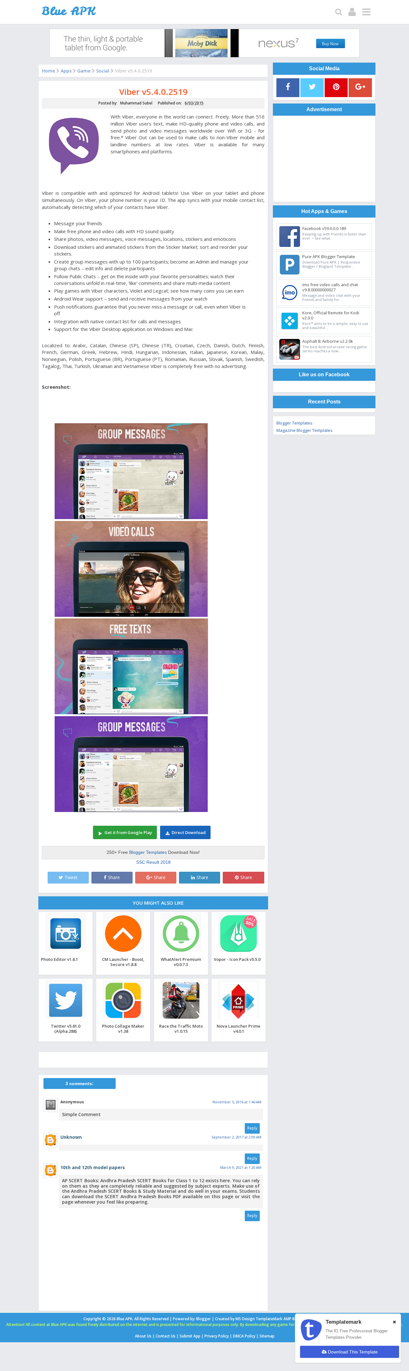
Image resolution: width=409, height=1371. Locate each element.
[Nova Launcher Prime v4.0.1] (238, 1018)
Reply (252, 1128)
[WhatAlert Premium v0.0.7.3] (181, 952)
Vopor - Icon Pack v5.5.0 (237, 959)
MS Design (245, 1318)
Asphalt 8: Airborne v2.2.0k (327, 341)
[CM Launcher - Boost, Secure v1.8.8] (123, 952)
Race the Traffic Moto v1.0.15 (181, 1028)
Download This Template (352, 1351)
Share (114, 877)
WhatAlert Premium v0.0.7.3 (181, 961)
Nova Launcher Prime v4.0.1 (238, 1028)
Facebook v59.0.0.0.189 (324, 228)
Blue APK (124, 1318)
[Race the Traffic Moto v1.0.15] (181, 1018)
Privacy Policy (216, 1336)
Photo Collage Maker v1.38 (123, 1028)
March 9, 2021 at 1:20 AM (240, 1167)
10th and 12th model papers (92, 1167)
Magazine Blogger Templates (304, 430)
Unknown (71, 1137)
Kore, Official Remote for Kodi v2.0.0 (330, 315)
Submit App (190, 1336)
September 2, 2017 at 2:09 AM (236, 1137)
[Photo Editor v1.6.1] (65, 952)
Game (83, 71)
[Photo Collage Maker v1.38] (123, 1018)
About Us (143, 1336)
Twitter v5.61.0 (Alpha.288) (65, 1028)
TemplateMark (269, 1318)
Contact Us (165, 1336)
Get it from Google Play (128, 832)
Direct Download (189, 832)
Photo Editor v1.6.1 (59, 959)
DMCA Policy (244, 1336)
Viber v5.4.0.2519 (153, 92)
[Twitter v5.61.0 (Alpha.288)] (65, 1018)
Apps (66, 71)
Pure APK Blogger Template (328, 256)
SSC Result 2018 (153, 862)
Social (102, 71)
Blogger (203, 1318)
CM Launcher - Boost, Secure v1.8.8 (123, 961)
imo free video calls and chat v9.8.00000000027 (330, 287)
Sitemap (266, 1336)
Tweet (71, 877)
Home (48, 71)
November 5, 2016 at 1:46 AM (236, 1101)
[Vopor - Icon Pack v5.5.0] (238, 952)
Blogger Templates (148, 852)
